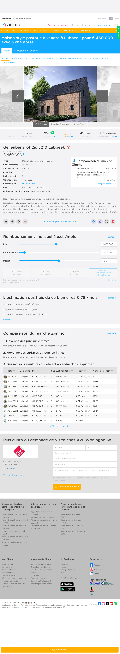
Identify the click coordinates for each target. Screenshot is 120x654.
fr (116, 19)
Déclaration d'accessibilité (52, 607)
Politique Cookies (28, 605)
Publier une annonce (58, 25)
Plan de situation (60, 124)
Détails (6, 50)
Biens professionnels (42, 30)
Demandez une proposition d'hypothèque (103, 272)
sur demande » (29, 183)
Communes (36, 607)
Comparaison (8, 62)
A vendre (5, 30)
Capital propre (10, 252)
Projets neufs (25, 30)
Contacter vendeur (69, 486)
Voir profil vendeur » (13, 475)
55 (14, 468)
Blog (116, 30)
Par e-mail (61, 649)
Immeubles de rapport (63, 30)
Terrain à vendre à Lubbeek (43, 517)
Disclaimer (112, 280)
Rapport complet (105, 184)
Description (50, 58)
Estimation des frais (99, 58)
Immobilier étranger (22, 18)
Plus (74, 25)
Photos (5, 58)
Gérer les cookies (55, 605)
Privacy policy (41, 605)
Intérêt (6, 261)
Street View (79, 124)
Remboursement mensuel (73, 58)
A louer (14, 30)
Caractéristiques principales (26, 58)
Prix (5, 244)
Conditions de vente (71, 605)
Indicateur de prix (83, 30)
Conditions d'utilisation (10, 605)
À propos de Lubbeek (26, 50)
